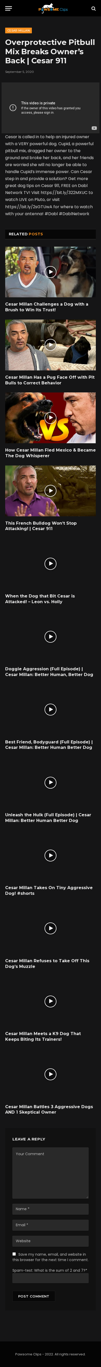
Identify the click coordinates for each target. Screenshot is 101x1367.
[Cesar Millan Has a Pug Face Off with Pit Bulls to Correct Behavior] (50, 345)
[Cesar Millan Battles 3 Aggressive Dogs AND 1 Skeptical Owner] (50, 1074)
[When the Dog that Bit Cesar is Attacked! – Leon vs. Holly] (50, 563)
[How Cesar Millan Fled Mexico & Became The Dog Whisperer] (50, 417)
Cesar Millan (18, 30)
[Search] (93, 8)
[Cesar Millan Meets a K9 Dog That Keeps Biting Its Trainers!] (50, 1001)
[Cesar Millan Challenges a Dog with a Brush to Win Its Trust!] (50, 272)
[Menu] (8, 8)
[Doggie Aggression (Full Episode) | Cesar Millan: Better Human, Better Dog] (50, 636)
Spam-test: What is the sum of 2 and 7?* (49, 1270)
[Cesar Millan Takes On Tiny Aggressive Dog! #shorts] (50, 855)
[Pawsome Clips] (53, 8)
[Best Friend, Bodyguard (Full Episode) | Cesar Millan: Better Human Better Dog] (50, 709)
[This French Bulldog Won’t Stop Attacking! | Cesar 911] (50, 490)
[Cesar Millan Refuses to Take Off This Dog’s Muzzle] (50, 928)
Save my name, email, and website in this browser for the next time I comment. (50, 1257)
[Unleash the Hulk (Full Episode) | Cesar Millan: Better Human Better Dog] (50, 782)
